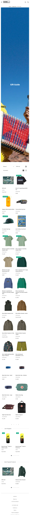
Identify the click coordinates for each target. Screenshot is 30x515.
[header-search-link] (25, 2)
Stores (15, 510)
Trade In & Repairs (15, 512)
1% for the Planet (15, 501)
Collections (14, 6)
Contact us (15, 507)
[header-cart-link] (28, 2)
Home (10, 6)
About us (15, 499)
